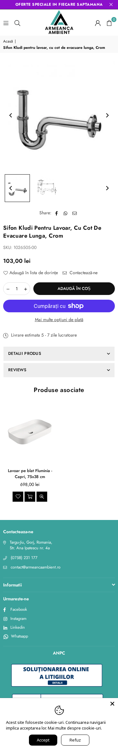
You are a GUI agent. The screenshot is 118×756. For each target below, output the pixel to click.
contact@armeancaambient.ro (35, 567)
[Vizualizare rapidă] (42, 497)
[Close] (112, 704)
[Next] (107, 115)
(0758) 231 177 (24, 558)
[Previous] (11, 115)
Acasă (8, 41)
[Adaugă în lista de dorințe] (18, 497)
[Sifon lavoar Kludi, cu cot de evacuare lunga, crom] (17, 188)
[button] (109, 22)
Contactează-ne (83, 273)
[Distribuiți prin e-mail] (74, 213)
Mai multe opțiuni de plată (59, 320)
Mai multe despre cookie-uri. (75, 728)
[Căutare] (17, 23)
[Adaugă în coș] (30, 497)
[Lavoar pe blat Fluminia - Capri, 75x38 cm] (29, 432)
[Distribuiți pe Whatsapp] (65, 213)
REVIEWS (17, 370)
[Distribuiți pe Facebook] (56, 213)
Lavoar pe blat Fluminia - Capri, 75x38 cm (30, 474)
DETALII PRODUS (24, 353)
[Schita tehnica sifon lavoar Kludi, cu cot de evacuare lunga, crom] (46, 188)
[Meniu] (6, 23)
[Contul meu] (98, 22)
